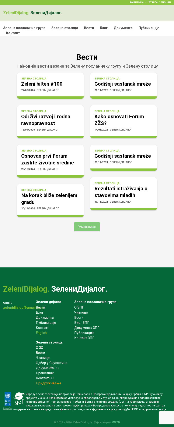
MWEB (116, 422)
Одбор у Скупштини (51, 363)
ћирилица (137, 2)
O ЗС (39, 348)
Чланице (43, 358)
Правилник (45, 373)
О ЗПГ (79, 307)
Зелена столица (64, 28)
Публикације (149, 28)
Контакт (13, 33)
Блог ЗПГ (81, 323)
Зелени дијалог (49, 302)
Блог (104, 28)
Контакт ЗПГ (84, 338)
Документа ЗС (47, 368)
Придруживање (48, 383)
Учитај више (87, 227)
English (166, 2)
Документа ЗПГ (86, 328)
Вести (89, 28)
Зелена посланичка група (24, 28)
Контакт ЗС (44, 378)
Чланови (81, 312)
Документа (123, 28)
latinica (152, 2)
